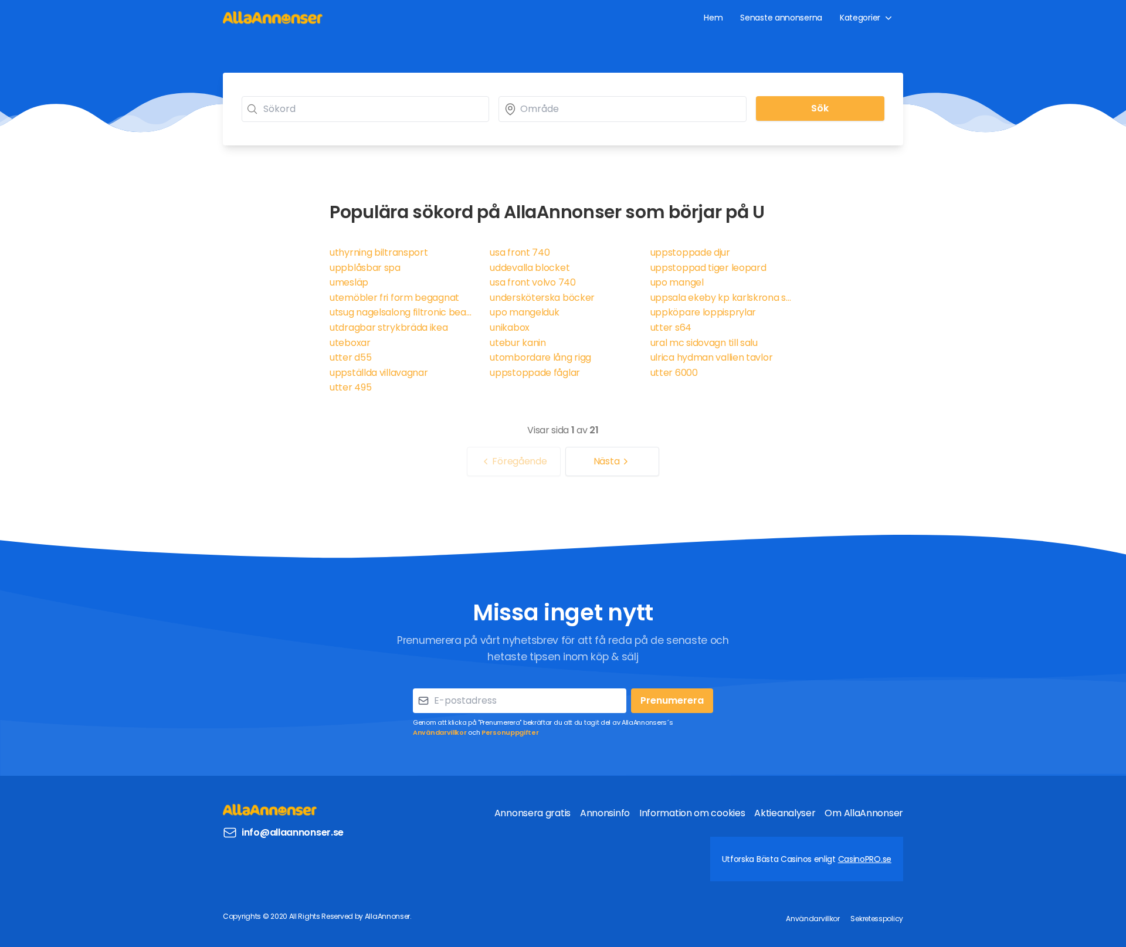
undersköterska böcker (542, 297)
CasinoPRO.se (864, 859)
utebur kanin (517, 342)
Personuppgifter (510, 732)
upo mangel (677, 282)
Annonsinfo (605, 813)
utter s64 (670, 327)
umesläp (349, 282)
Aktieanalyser (784, 813)
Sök (820, 108)
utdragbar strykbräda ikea (389, 327)
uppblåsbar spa (365, 267)
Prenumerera (672, 700)
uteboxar (350, 342)
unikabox (510, 327)
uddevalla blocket (529, 267)
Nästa (606, 461)
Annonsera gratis (532, 813)
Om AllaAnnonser (864, 813)
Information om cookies (692, 813)
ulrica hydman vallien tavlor (711, 357)
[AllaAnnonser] (273, 17)
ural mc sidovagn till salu (704, 342)
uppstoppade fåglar (535, 372)
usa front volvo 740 (532, 282)
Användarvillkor (440, 732)
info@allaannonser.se (293, 832)
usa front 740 (520, 252)
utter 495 (350, 387)
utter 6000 (674, 372)
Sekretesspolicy (876, 919)
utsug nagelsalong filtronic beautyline (403, 312)
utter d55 (350, 357)
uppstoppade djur (690, 252)
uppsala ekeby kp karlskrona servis (723, 297)
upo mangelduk (524, 312)
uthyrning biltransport (379, 252)
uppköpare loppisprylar (703, 312)
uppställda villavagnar (379, 372)
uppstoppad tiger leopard (708, 267)
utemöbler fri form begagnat (394, 297)
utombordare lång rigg (540, 357)
